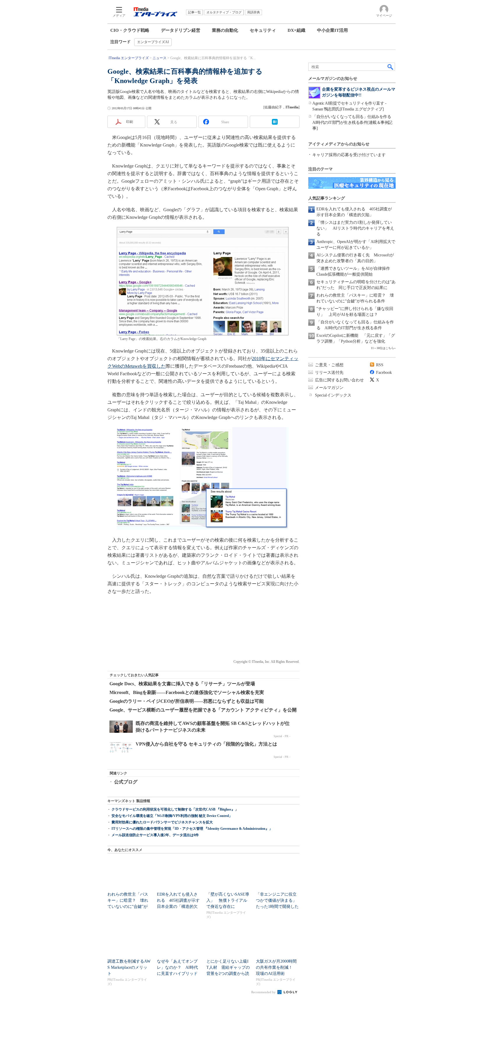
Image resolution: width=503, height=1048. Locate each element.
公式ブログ (125, 781)
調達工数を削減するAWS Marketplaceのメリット (128, 967)
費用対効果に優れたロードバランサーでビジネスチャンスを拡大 (162, 822)
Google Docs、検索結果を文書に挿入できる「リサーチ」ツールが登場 (182, 683)
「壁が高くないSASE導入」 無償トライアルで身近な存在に (227, 900)
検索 (390, 67)
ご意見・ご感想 (329, 365)
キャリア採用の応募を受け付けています (349, 155)
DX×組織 (296, 30)
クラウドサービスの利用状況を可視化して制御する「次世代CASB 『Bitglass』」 (174, 809)
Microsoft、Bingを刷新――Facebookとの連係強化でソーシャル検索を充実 (186, 692)
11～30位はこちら (382, 348)
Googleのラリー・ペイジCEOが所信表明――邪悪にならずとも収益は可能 (186, 701)
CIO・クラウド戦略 (129, 30)
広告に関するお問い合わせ (339, 380)
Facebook (384, 372)
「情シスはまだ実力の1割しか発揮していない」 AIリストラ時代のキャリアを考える (355, 228)
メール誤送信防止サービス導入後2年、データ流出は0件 (155, 835)
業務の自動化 (225, 30)
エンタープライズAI (153, 42)
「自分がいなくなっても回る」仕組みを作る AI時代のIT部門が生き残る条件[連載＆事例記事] (353, 123)
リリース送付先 (329, 372)
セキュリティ (263, 30)
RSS (379, 365)
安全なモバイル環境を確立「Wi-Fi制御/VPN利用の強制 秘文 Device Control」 (171, 816)
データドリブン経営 (180, 30)
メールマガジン (329, 387)
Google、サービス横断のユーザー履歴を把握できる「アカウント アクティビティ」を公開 (203, 709)
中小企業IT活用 (332, 30)
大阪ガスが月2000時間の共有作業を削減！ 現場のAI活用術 (276, 967)
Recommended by (264, 992)
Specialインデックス (333, 395)
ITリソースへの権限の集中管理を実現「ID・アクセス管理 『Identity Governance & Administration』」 (191, 829)
